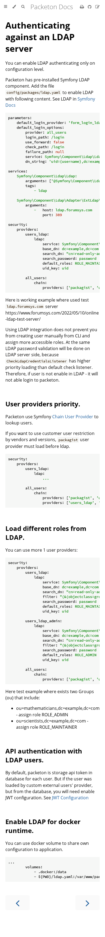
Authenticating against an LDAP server (40, 36)
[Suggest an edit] (97, 7)
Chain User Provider (72, 417)
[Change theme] (14, 6)
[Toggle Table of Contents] (5, 6)
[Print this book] (82, 7)
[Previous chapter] (17, 902)
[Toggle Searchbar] (23, 6)
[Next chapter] (87, 902)
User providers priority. (42, 403)
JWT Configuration (70, 798)
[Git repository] (90, 7)
